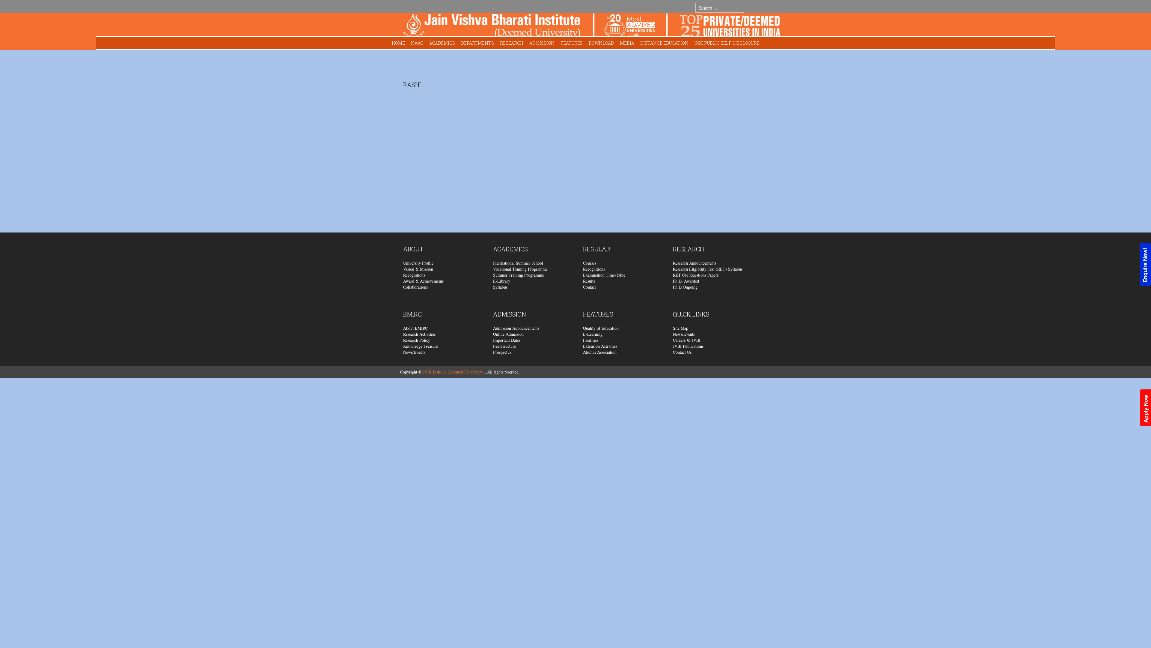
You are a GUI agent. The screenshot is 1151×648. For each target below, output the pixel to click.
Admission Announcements (516, 328)
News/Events (414, 352)
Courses (589, 263)
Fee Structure (504, 346)
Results (589, 281)
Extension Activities (600, 346)
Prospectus (502, 352)
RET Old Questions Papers (695, 275)
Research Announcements (694, 263)
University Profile (418, 263)
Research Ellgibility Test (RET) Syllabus (707, 269)
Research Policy (416, 340)
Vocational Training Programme (520, 269)
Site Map (680, 328)
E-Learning (592, 334)
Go (750, 7)
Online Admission (508, 334)
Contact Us (682, 352)
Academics (442, 43)
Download (601, 43)
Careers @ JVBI (686, 340)
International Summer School (518, 263)
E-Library (501, 281)
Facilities (590, 340)
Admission (542, 43)
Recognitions (414, 275)
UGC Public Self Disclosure (726, 43)
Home (398, 43)
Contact (589, 287)
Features (572, 43)
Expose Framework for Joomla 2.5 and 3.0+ (591, 26)
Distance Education (664, 43)
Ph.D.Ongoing (685, 287)
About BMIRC (415, 328)
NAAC (417, 43)
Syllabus (500, 287)
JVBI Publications (688, 346)
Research (511, 43)
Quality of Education (601, 328)
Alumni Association (600, 352)
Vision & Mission (418, 269)
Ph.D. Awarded (686, 281)
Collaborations (415, 287)
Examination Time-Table (604, 275)
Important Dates (506, 340)
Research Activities (419, 334)
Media (627, 43)
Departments (477, 43)
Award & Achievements (423, 281)
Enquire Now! (1145, 265)
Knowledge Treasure (420, 346)
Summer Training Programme (518, 275)
